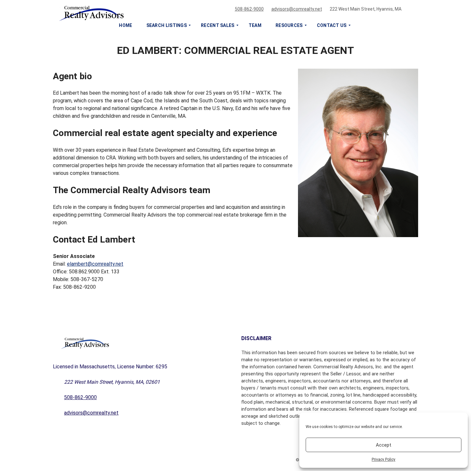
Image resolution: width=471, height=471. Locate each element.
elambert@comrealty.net (95, 264)
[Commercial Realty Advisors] (227, 11)
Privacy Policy (383, 459)
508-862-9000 (249, 9)
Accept (383, 445)
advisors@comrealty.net (296, 9)
